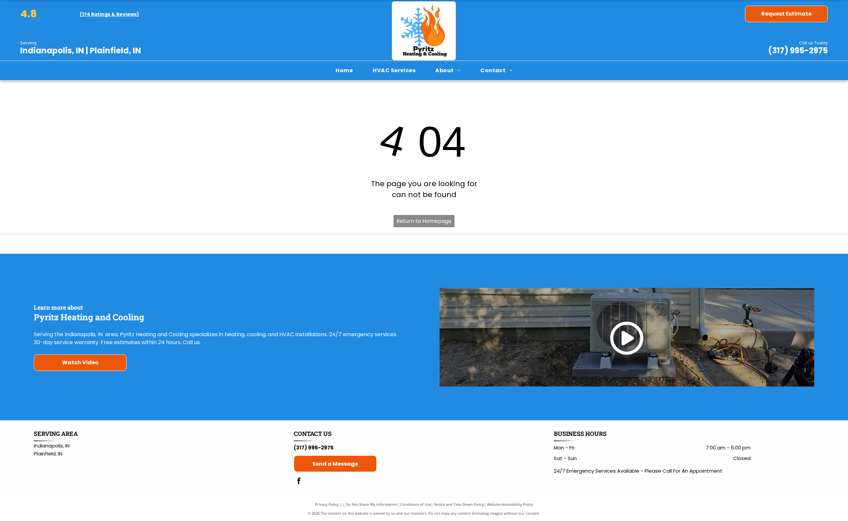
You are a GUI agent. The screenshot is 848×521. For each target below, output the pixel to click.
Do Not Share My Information (371, 504)
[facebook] (299, 482)
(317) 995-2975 (798, 50)
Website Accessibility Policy (510, 504)
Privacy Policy (327, 504)
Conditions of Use (415, 504)
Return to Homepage (424, 221)
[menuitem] (344, 70)
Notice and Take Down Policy (459, 504)
